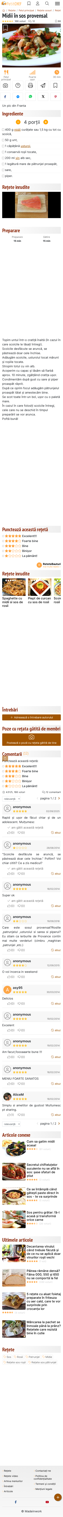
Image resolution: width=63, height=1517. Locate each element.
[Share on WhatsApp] (30, 97)
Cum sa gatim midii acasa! (41, 1143)
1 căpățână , (18, 146)
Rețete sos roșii (16, 1362)
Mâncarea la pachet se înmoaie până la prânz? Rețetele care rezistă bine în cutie (44, 1327)
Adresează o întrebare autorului (33, 717)
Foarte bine (29, 541)
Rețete (7, 1470)
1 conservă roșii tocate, (21, 152)
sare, (8, 170)
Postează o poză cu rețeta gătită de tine (31, 742)
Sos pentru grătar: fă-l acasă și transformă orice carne (43, 1216)
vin (18, 158)
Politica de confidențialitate (43, 1477)
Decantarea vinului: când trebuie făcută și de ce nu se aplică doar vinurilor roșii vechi (44, 1252)
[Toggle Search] (47, 3)
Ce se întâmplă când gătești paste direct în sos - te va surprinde (43, 1192)
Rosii (20, 1356)
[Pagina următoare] (59, 798)
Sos (9, 1356)
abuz (57, 832)
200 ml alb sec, (18, 158)
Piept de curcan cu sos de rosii (39, 600)
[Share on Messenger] (18, 97)
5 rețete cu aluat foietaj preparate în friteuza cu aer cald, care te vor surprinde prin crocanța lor (44, 1301)
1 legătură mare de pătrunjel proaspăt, (31, 164)
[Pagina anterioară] (37, 798)
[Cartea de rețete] (29, 3)
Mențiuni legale (43, 1489)
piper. (9, 176)
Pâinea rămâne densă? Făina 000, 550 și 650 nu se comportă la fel (43, 1274)
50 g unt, (11, 140)
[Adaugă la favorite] (55, 85)
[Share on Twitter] (43, 97)
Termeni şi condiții (45, 1484)
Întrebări (8, 1486)
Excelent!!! (29, 536)
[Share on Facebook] (5, 97)
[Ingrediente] (5, 758)
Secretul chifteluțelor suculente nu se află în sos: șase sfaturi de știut (43, 1170)
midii (17, 129)
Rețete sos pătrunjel (44, 1362)
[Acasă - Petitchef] (3, 10)
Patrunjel (34, 1356)
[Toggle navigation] (57, 3)
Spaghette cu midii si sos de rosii (12, 601)
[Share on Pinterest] (55, 97)
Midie (48, 1356)
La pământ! (29, 556)
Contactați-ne (43, 1470)
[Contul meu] (37, 3)
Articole (8, 1491)
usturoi (25, 146)
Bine (24, 546)
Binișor (26, 551)
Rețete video (11, 1476)
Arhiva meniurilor (13, 1481)
